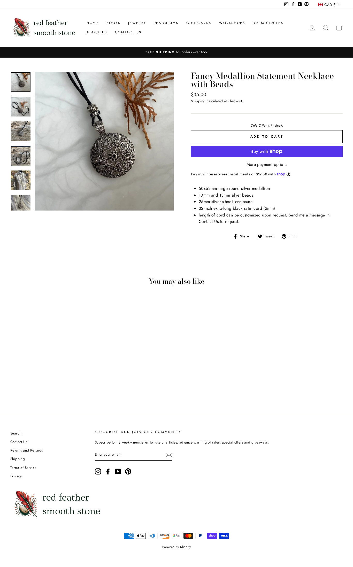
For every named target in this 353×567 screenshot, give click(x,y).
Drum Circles (268, 22)
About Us (97, 32)
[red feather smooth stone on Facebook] (108, 471)
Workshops (232, 22)
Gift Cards (198, 22)
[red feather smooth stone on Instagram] (98, 471)
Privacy (16, 476)
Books (113, 22)
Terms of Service (23, 467)
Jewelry (137, 22)
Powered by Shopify (176, 547)
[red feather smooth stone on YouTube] (118, 471)
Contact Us (128, 32)
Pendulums (166, 22)
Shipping (198, 101)
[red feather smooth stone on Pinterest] (128, 471)
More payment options (267, 164)
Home (93, 22)
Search (15, 433)
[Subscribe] (169, 455)
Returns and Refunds (26, 450)
